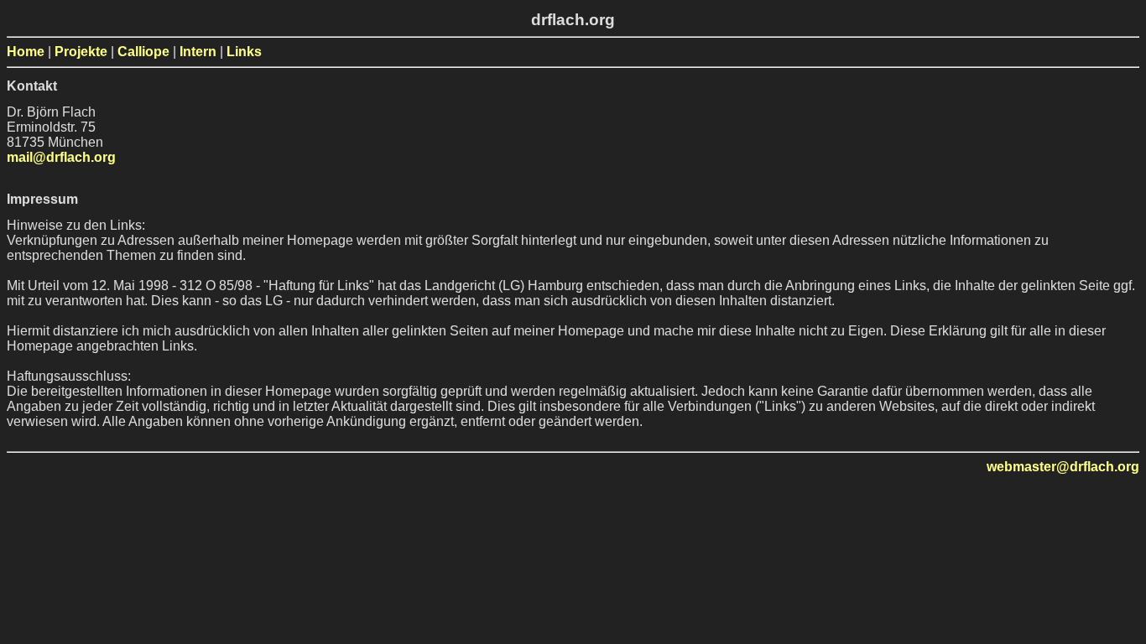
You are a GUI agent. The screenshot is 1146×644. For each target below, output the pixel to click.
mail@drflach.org (61, 157)
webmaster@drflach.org (1063, 467)
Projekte (81, 51)
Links (244, 51)
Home (25, 51)
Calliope (143, 51)
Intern (198, 51)
